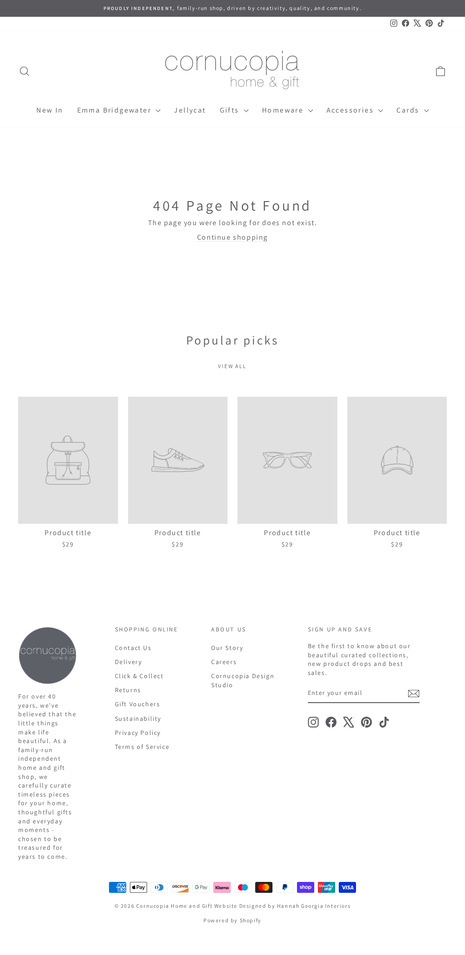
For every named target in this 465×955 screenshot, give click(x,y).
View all (232, 366)
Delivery (128, 662)
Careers (224, 662)
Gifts (231, 110)
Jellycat (190, 110)
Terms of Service (142, 747)
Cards (408, 110)
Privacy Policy (138, 733)
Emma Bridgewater (115, 110)
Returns (128, 690)
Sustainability (138, 718)
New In (49, 110)
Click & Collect (139, 676)
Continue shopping (232, 237)
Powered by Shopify (232, 920)
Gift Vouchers (137, 704)
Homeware (284, 110)
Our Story (227, 648)
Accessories (351, 110)
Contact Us (133, 648)
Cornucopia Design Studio (242, 680)
